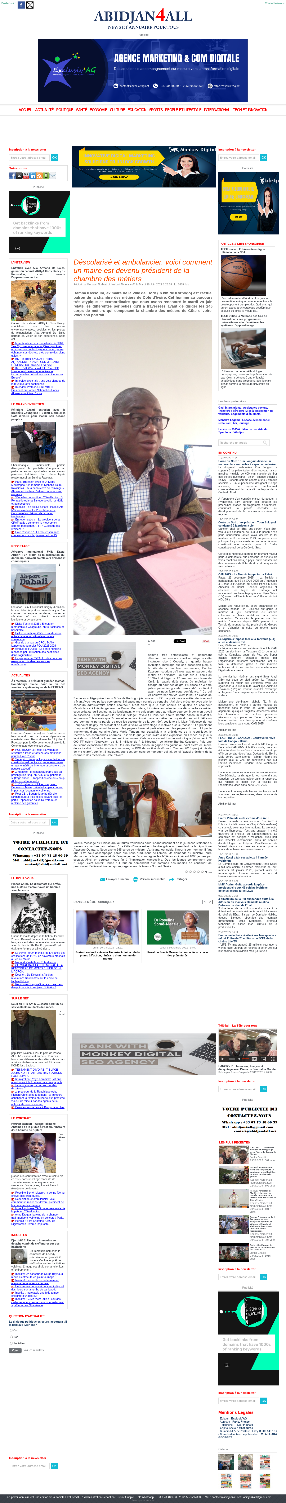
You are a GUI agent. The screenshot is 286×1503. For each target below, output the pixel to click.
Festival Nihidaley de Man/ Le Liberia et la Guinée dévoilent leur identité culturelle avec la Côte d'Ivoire (263, 1195)
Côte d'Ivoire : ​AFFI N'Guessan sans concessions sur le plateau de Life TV (35, 534)
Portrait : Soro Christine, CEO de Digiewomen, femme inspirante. (33, 1222)
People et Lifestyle (183, 110)
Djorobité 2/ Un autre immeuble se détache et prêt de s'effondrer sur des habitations (35, 1243)
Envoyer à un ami (117, 879)
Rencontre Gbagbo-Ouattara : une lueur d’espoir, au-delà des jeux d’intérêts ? (37, 986)
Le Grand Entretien (27, 404)
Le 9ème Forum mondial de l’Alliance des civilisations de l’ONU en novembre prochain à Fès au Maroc (38, 956)
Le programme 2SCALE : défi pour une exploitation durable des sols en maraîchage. (36, 661)
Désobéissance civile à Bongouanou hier (39, 1107)
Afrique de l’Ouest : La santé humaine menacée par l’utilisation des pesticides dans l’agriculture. (36, 652)
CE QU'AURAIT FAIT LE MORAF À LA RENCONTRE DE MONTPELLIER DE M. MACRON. (37, 968)
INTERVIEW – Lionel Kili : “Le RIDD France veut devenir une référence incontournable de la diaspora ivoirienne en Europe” (37, 373)
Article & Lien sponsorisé (242, 243)
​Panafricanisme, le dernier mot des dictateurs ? (34, 1087)
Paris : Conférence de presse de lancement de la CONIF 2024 (262, 1247)
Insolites (19, 1235)
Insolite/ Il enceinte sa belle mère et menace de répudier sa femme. (35, 1282)
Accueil (26, 110)
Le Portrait (21, 1118)
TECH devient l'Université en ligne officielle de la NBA (243, 251)
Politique (65, 110)
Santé (82, 110)
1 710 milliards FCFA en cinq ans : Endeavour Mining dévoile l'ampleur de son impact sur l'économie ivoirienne (37, 787)
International (217, 110)
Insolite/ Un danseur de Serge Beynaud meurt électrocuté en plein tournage (37, 1275)
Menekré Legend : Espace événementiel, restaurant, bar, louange (244, 421)
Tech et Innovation (250, 110)
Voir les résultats (33, 1350)
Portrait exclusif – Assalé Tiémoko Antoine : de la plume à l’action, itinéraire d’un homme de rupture (38, 1127)
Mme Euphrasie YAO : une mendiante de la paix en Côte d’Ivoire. (38, 1210)
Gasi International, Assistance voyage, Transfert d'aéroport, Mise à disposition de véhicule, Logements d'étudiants (245, 410)
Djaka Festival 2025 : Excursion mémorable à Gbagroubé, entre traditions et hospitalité (37, 627)
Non (15, 1336)
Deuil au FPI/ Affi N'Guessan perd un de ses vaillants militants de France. (37, 1005)
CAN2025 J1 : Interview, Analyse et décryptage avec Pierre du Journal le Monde (247, 1068)
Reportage (20, 546)
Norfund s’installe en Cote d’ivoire (35, 962)
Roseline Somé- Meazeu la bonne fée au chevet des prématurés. (37, 1194)
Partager (181, 879)
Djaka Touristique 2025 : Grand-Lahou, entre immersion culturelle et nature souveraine (36, 636)
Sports (156, 110)
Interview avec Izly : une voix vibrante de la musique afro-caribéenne (38, 382)
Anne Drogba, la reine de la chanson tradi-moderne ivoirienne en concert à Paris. (37, 1216)
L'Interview (20, 262)
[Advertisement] (104, 127)
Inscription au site (143, 1500)
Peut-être (18, 1343)
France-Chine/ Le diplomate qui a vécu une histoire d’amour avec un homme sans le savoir (36, 887)
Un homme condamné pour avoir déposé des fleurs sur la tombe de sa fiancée (37, 1288)
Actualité (45, 110)
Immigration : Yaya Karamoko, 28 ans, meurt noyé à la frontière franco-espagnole (36, 1081)
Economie (99, 110)
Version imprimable (152, 879)
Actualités (20, 675)
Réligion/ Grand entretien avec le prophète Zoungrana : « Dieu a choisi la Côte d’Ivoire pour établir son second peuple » (38, 414)
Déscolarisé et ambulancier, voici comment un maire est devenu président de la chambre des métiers (37, 1202)
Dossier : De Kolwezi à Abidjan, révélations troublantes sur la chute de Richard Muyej (34, 978)
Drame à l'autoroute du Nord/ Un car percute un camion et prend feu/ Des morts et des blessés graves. (263, 1172)
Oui (15, 1330)
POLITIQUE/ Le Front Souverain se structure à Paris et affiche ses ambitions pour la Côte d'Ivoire (36, 753)
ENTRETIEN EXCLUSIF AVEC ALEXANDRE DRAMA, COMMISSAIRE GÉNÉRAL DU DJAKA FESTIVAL (35, 362)
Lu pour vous (22, 878)
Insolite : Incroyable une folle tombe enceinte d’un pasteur (35, 1294)
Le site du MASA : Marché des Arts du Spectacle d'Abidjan (243, 431)
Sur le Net (20, 998)
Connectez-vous (275, 3)
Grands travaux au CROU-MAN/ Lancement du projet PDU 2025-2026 (33, 644)
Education (137, 110)
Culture (118, 110)
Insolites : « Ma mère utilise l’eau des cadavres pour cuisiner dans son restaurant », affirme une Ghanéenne (37, 1302)
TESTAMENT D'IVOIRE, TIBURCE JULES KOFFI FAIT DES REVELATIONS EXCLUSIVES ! (36, 1073)
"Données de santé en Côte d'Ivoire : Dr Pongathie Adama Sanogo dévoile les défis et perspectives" (37, 500)
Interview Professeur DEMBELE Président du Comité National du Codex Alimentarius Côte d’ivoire (35, 390)
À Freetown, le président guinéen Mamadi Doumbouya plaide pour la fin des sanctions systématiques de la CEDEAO (38, 684)
